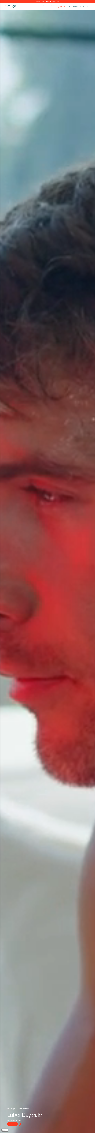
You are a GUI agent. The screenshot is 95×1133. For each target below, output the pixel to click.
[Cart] (87, 6)
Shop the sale (13, 1124)
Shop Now (62, 6)
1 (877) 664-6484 (73, 6)
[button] (5, 1130)
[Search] (80, 6)
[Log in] (84, 6)
